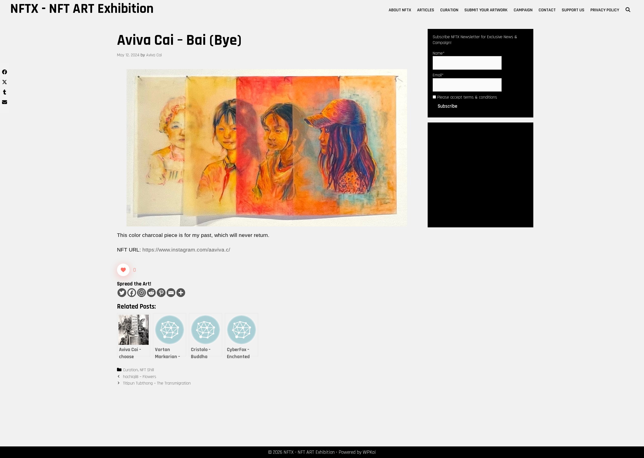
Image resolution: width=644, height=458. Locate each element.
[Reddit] (151, 292)
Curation (449, 10)
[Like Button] (123, 270)
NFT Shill (147, 370)
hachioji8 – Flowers (139, 377)
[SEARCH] (628, 10)
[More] (180, 292)
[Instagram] (141, 292)
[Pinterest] (161, 292)
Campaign (523, 10)
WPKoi (369, 452)
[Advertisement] (480, 174)
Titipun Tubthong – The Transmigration (157, 383)
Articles (425, 10)
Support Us (573, 10)
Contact (547, 10)
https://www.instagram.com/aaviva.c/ (186, 250)
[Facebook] (131, 292)
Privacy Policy (604, 10)
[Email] (171, 292)
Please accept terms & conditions (466, 97)
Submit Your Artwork (486, 10)
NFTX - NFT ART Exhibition (82, 9)
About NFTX (400, 10)
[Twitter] (121, 292)
